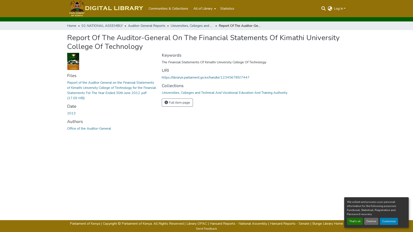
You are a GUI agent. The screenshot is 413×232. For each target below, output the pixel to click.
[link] (112, 90)
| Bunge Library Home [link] (326, 223)
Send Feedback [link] (206, 229)
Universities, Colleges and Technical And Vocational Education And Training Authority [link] (192, 25)
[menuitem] (204, 8)
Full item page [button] (179, 102)
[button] (105, 8)
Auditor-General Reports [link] (146, 25)
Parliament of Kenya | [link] (86, 223)
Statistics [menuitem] (227, 8)
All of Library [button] (203, 8)
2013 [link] (71, 113)
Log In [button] (339, 8)
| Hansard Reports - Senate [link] (289, 223)
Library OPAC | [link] (197, 223)
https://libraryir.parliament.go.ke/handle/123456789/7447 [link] (206, 77)
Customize (389, 221)
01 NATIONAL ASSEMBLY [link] (102, 25)
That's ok (355, 221)
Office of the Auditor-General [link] (89, 128)
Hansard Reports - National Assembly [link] (238, 223)
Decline (371, 221)
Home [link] (71, 25)
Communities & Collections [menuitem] (168, 8)
